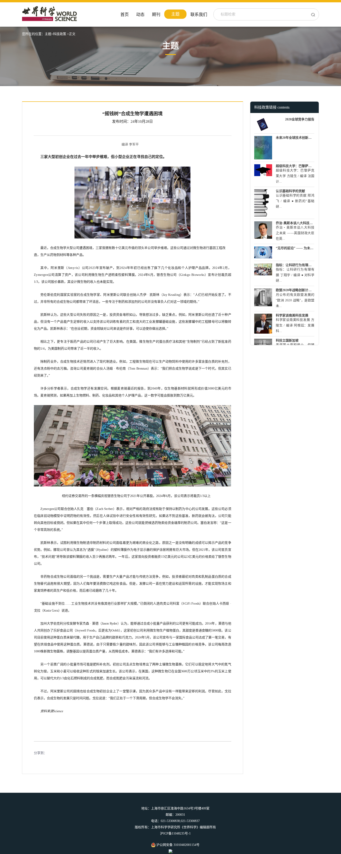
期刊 (156, 14)
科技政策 (59, 34)
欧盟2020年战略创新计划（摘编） (300, 290)
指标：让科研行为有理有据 (295, 265)
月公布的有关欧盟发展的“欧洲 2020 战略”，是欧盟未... (295, 300)
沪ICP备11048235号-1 (175, 833)
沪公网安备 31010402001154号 (177, 845)
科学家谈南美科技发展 (292, 315)
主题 (175, 14)
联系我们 (198, 14)
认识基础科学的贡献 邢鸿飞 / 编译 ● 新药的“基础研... (295, 201)
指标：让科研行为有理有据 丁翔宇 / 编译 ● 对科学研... (295, 275)
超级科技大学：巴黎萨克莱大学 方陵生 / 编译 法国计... (295, 176)
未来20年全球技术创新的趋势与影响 (302, 137)
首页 (124, 14)
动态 (140, 14)
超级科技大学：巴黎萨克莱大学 (298, 166)
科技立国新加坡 (287, 340)
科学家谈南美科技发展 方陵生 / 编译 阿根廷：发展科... (295, 325)
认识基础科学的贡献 (290, 191)
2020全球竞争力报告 (299, 119)
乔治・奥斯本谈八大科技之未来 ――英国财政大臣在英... (295, 233)
